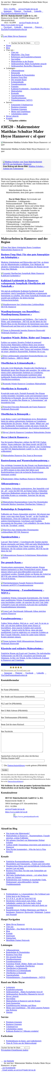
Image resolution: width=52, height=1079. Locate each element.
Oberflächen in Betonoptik (16, 968)
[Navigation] (2, 34)
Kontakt (9, 933)
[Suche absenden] (37, 43)
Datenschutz (11, 938)
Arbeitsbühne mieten (14, 1029)
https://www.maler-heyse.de (12, 25)
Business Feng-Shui (14, 955)
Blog (8, 931)
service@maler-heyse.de (29, 23)
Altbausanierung (12, 950)
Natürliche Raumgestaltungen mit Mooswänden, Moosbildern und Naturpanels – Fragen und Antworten (28, 862)
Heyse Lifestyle (12, 996)
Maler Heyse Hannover (15, 924)
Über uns (9, 927)
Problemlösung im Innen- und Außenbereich (23, 1041)
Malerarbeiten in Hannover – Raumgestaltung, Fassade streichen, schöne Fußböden (28, 837)
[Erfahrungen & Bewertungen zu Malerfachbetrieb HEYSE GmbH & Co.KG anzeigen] (26, 1077)
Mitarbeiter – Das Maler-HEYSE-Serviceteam (24, 929)
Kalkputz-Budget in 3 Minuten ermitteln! (22, 1031)
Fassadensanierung (13, 961)
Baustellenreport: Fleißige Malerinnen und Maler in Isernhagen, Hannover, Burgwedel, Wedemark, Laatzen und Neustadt (28, 912)
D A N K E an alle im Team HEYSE (21, 898)
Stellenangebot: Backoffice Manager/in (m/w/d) (25, 994)
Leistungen (10, 987)
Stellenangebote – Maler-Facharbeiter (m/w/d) (24, 992)
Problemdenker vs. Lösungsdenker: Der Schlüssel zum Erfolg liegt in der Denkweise (28, 895)
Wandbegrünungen (13, 959)
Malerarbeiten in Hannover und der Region (23, 1001)
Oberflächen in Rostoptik (16, 973)
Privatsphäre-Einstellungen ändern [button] (14, 1050)
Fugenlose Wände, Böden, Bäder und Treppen (24, 964)
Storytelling (10, 999)
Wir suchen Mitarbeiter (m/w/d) (13, 664)
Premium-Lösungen (14, 1022)
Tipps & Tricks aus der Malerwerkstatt (21, 1043)
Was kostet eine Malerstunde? (18, 833)
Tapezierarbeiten (12, 975)
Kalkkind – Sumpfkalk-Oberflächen (20, 966)
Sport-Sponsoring (13, 1003)
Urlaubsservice (12, 1026)
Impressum (10, 936)
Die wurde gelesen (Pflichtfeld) (25, 765)
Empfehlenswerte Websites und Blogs (21, 1005)
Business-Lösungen (14, 1024)
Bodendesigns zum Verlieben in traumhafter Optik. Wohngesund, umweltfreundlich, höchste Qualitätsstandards (26, 882)
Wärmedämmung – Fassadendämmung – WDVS (25, 977)
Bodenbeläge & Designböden (18, 952)
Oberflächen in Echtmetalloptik (18, 970)
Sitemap (9, 1012)
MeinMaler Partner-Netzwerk (18, 940)
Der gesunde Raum (13, 957)
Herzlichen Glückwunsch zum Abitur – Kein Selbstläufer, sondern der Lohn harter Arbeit (24, 902)
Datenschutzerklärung (16, 765)
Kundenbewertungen (14, 989)
